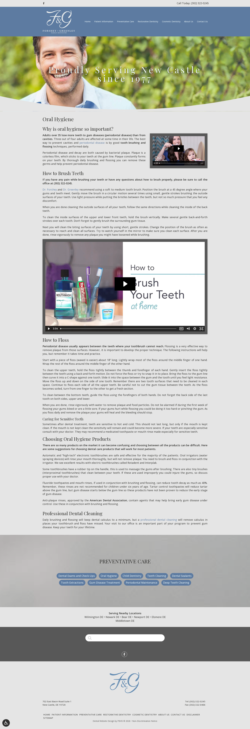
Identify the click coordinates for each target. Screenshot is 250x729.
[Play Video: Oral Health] (179, 148)
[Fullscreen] (201, 328)
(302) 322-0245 (63, 183)
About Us (188, 21)
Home (88, 21)
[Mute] (188, 328)
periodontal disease (92, 142)
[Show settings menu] (194, 328)
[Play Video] (48, 328)
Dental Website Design (103, 721)
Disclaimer (193, 714)
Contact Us (202, 21)
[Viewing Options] (6, 723)
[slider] (178, 163)
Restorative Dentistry (148, 21)
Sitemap (48, 717)
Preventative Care (125, 21)
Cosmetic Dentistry (171, 21)
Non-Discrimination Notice (144, 721)
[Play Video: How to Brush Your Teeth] (125, 284)
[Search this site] (90, 637)
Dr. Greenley (71, 189)
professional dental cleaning (158, 519)
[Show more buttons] (202, 163)
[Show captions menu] (181, 328)
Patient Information (103, 21)
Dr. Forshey (50, 189)
